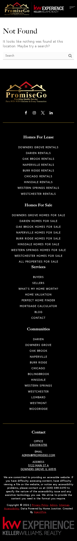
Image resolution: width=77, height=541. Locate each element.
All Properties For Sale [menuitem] (38, 261)
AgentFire (40, 512)
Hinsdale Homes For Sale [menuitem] (38, 244)
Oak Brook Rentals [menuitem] (39, 158)
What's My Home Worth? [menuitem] (38, 288)
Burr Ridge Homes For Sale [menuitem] (38, 238)
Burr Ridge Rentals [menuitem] (38, 170)
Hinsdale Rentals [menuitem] (38, 182)
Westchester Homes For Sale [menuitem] (39, 255)
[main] (38, 34)
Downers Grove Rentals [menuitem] (38, 147)
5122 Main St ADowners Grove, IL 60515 (38, 467)
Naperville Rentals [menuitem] (38, 164)
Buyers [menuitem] (38, 277)
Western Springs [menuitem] (38, 385)
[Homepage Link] (33, 8)
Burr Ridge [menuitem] (38, 362)
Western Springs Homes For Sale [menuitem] (38, 250)
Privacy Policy (40, 505)
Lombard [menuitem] (38, 397)
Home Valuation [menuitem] (38, 294)
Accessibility (11, 508)
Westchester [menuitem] (38, 391)
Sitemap (64, 505)
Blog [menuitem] (39, 312)
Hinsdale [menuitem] (38, 379)
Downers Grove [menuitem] (38, 345)
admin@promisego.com (38, 455)
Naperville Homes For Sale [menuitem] (38, 232)
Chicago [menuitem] (38, 368)
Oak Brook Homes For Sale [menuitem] (38, 226)
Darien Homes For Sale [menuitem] (39, 221)
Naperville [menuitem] (38, 356)
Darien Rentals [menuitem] (38, 153)
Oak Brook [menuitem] (38, 350)
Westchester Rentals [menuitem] (38, 193)
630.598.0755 (38, 445)
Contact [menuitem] (38, 317)
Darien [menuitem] (38, 339)
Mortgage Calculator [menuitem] (38, 306)
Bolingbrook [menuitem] (38, 374)
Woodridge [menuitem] (38, 408)
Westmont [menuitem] (38, 403)
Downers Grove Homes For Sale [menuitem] (38, 215)
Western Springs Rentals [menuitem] (38, 188)
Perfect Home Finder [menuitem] (38, 300)
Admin (54, 505)
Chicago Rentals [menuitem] (38, 176)
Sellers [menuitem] (38, 283)
